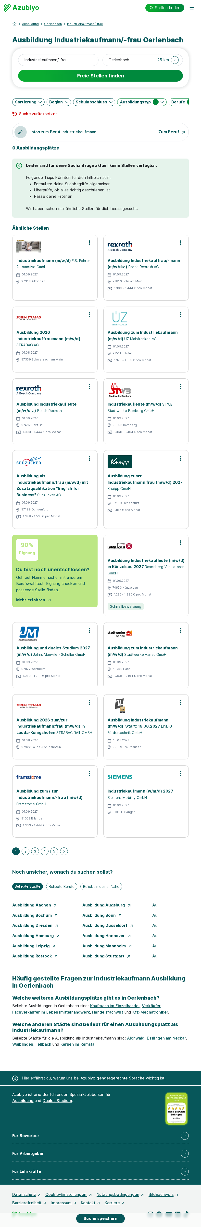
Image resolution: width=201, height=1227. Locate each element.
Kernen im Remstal (78, 1044)
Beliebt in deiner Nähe (101, 886)
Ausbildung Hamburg (33, 935)
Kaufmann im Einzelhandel (115, 1005)
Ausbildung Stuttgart (104, 956)
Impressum (61, 1202)
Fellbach (43, 1044)
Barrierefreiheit (27, 1202)
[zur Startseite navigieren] (14, 24)
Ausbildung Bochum (32, 915)
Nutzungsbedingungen (118, 1194)
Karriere (112, 1202)
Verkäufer (151, 1005)
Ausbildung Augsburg (104, 905)
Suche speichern (100, 1218)
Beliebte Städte (27, 886)
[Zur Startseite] (21, 8)
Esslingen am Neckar (166, 1038)
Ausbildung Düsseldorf (105, 925)
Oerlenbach (53, 24)
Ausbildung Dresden (32, 925)
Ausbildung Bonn (99, 915)
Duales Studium (57, 1100)
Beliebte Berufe (62, 886)
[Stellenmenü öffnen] (89, 243)
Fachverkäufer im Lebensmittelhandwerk (51, 1012)
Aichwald (135, 1038)
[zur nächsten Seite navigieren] (64, 851)
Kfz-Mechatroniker (150, 1012)
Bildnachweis (161, 1194)
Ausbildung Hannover (104, 935)
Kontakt (88, 1202)
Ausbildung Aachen (32, 905)
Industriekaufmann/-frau (85, 24)
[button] (168, 60)
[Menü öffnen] (191, 7)
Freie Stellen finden (100, 76)
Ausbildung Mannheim (104, 945)
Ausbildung (30, 24)
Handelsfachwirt (107, 1012)
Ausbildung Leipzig (31, 945)
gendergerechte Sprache (121, 1078)
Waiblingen (22, 1044)
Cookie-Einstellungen (66, 1194)
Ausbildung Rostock (32, 956)
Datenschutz (24, 1194)
